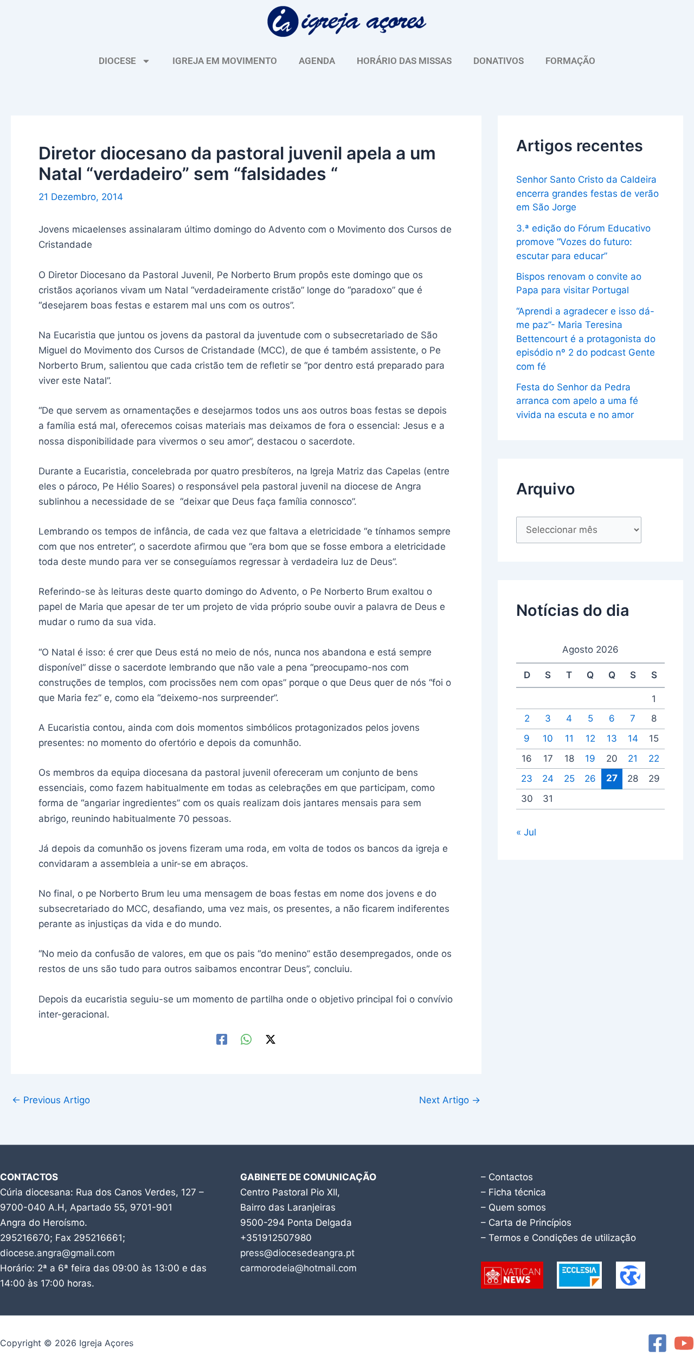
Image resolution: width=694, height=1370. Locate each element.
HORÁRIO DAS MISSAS (404, 60)
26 (590, 778)
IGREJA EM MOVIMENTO (224, 60)
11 (569, 738)
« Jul (526, 832)
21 (633, 758)
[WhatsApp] (246, 1039)
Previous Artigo (51, 1100)
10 (548, 738)
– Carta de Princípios (526, 1222)
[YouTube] (684, 1343)
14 (633, 738)
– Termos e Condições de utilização (558, 1237)
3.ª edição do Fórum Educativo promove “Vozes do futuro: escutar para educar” (583, 242)
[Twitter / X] (270, 1039)
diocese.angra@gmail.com (57, 1252)
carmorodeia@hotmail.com (298, 1268)
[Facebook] (221, 1039)
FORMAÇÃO (570, 60)
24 (548, 778)
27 (612, 778)
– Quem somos (513, 1207)
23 (526, 778)
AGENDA (317, 60)
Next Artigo (449, 1100)
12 (590, 738)
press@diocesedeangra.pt (297, 1252)
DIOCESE (117, 60)
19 (590, 758)
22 (653, 758)
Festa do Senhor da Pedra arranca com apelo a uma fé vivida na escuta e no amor (577, 401)
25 (569, 778)
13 (612, 738)
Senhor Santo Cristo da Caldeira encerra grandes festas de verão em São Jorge (587, 193)
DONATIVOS (498, 60)
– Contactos (507, 1177)
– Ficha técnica (513, 1192)
